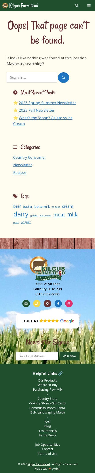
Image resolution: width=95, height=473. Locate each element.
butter (27, 206)
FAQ (47, 422)
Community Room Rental (47, 408)
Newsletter (22, 164)
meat (59, 214)
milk (72, 214)
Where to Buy (47, 385)
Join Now (69, 356)
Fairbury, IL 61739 (47, 289)
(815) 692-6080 (47, 294)
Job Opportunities (47, 444)
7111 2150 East (47, 283)
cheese (56, 206)
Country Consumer (29, 157)
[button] (47, 321)
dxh (57, 469)
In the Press (47, 435)
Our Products (47, 380)
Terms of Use (47, 453)
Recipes (20, 172)
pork (16, 222)
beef (17, 206)
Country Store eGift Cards (47, 403)
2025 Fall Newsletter (37, 110)
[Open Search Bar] (77, 5)
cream (67, 206)
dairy (20, 214)
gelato (34, 215)
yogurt (26, 222)
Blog (47, 426)
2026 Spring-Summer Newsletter (47, 102)
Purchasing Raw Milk (47, 389)
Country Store (47, 398)
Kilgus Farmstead (23, 5)
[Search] (63, 77)
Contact (47, 449)
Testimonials (47, 431)
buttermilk (42, 206)
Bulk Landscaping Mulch (47, 412)
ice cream (45, 215)
